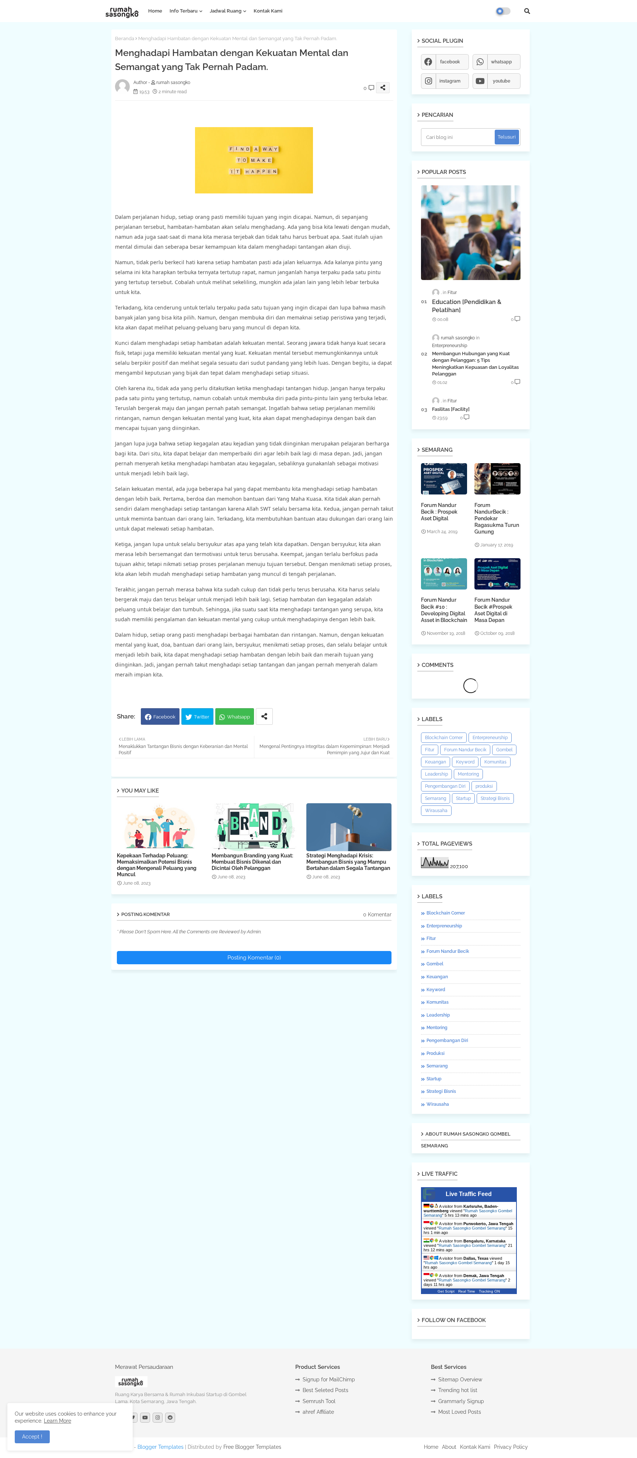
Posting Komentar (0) (254, 957)
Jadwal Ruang (225, 11)
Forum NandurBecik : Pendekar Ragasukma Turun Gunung (496, 518)
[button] (527, 11)
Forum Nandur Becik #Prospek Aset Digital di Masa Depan (493, 610)
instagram (449, 81)
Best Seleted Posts (325, 1390)
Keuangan (435, 762)
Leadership (436, 774)
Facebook (164, 717)
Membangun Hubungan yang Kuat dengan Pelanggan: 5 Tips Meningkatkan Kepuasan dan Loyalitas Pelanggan (475, 364)
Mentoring (468, 774)
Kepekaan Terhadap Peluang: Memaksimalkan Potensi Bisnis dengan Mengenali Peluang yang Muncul (156, 865)
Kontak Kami (268, 11)
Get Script (446, 1291)
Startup (463, 798)
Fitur (429, 749)
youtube (501, 81)
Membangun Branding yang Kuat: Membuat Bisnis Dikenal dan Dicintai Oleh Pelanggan (252, 862)
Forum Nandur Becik (465, 749)
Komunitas (495, 762)
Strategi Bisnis (495, 798)
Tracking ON (489, 1291)
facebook (450, 61)
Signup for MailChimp (329, 1379)
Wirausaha (436, 810)
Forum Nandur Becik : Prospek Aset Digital (439, 511)
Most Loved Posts (459, 1412)
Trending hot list (457, 1390)
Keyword (465, 762)
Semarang (435, 798)
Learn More (57, 1421)
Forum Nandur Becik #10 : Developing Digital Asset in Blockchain (444, 610)
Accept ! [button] (32, 1437)
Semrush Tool (319, 1401)
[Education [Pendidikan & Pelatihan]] (471, 232)
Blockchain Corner (444, 737)
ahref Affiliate (318, 1412)
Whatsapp (238, 717)
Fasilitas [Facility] (451, 409)
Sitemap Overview (460, 1379)
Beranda (124, 38)
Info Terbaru (184, 11)
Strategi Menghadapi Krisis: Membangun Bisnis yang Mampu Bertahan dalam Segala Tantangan (348, 862)
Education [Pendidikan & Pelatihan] (466, 306)
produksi (484, 786)
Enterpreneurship (490, 737)
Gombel (504, 749)
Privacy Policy (511, 1447)
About (449, 1447)
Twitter (201, 717)
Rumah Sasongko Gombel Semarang (472, 1228)
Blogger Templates (161, 1447)
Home (155, 11)
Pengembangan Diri (445, 786)
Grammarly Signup (461, 1401)
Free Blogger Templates (252, 1447)
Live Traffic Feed (469, 1194)
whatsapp (501, 61)
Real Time (466, 1291)
